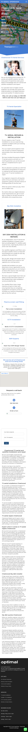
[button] (14, 655)
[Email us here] (14, 407)
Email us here (14, 411)
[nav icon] (26, 1)
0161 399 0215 (14, 403)
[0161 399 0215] (14, 400)
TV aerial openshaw (10, 2)
